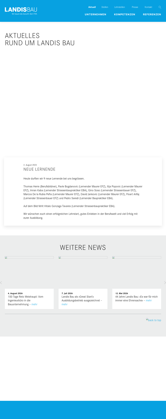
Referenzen (152, 14)
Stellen (104, 6)
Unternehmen (95, 14)
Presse (135, 6)
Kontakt (148, 6)
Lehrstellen (119, 6)
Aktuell (92, 7)
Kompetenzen (124, 14)
